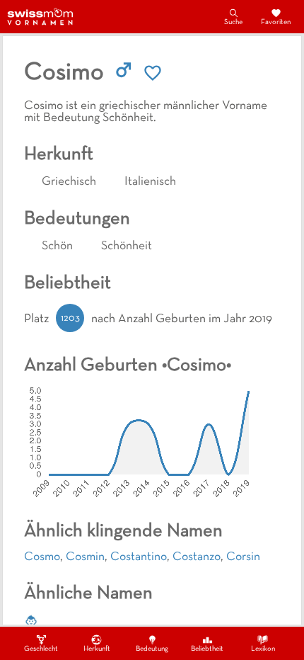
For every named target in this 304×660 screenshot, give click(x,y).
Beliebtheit (207, 649)
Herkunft (96, 649)
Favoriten (276, 22)
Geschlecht (41, 649)
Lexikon (263, 649)
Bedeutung (152, 649)
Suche (233, 22)
